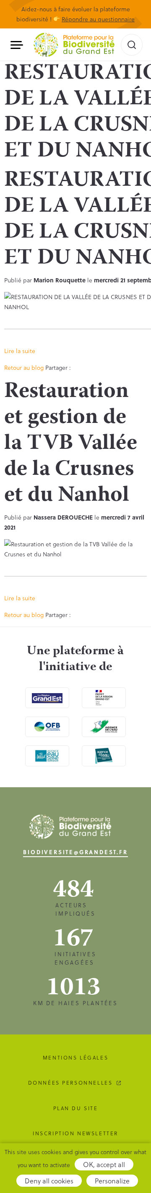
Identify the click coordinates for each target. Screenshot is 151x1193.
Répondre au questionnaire (98, 19)
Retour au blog (24, 367)
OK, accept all (104, 1164)
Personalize (112, 1180)
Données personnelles (70, 1082)
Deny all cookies (49, 1180)
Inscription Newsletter (75, 1133)
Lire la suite (19, 350)
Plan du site (75, 1108)
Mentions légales (75, 1057)
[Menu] (19, 45)
